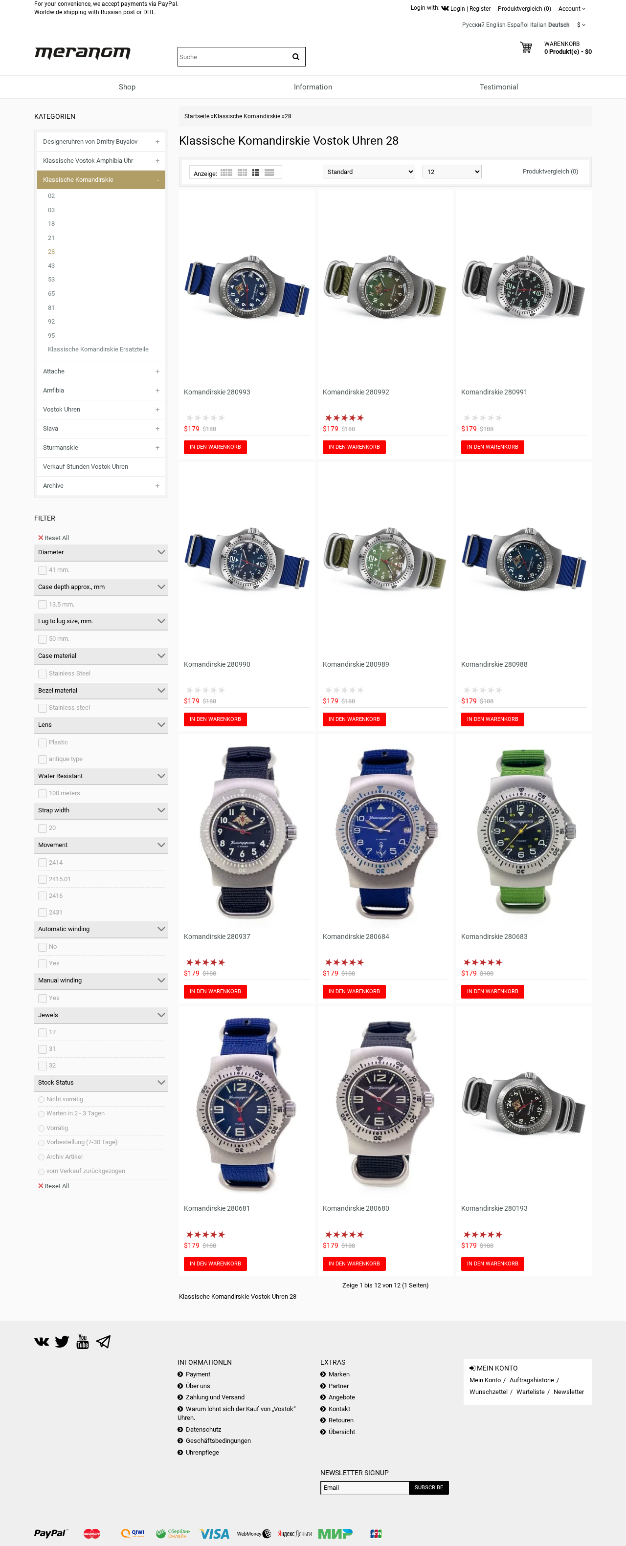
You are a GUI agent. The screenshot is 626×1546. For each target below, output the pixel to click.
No (53, 946)
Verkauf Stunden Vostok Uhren (85, 466)
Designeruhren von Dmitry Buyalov (90, 141)
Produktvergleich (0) (551, 171)
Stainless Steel (69, 673)
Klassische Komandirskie (78, 179)
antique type (66, 758)
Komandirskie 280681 (217, 1208)
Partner (339, 1386)
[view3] (255, 172)
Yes (54, 963)
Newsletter (569, 1391)
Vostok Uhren (61, 409)
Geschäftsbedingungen (218, 1440)
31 (52, 1048)
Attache (54, 371)
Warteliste (530, 1391)
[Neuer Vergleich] (303, 377)
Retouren (341, 1420)
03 (51, 210)
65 (51, 293)
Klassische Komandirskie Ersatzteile (98, 349)
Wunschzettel (489, 1391)
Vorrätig (57, 1128)
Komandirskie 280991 (494, 392)
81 (51, 307)
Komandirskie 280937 (217, 936)
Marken (339, 1374)
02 (51, 195)
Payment (198, 1374)
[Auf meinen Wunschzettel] (289, 377)
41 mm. (59, 569)
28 (51, 251)
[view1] (269, 172)
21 (51, 237)
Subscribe (429, 1487)
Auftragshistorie (532, 1380)
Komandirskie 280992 (356, 392)
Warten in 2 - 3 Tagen (75, 1113)
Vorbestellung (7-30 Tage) (82, 1142)
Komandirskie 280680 (356, 1208)
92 (51, 321)
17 (52, 1032)
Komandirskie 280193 (494, 1208)
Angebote (342, 1397)
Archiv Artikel (64, 1156)
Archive (53, 485)
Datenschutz (203, 1429)
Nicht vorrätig (64, 1099)
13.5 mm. (61, 604)
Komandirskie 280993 (217, 392)
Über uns (198, 1386)
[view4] (242, 172)
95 (51, 335)
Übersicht (342, 1432)
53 (51, 279)
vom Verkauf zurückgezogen (85, 1171)
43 (51, 265)
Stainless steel (69, 707)
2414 (56, 862)
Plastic (58, 742)
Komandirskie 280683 (494, 936)
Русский (473, 25)
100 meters (64, 793)
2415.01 (60, 879)
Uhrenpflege (202, 1452)
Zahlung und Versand (215, 1397)
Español (518, 25)
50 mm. (59, 638)
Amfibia (53, 390)
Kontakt (339, 1409)
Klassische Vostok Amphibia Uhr (88, 160)
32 (52, 1065)
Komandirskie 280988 (494, 664)
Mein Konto (485, 1380)
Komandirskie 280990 (217, 664)
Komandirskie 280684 (356, 936)
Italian (538, 25)
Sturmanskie (60, 447)
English (496, 25)
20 (52, 827)
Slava (50, 428)
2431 (56, 912)
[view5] (226, 172)
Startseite (196, 116)
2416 (56, 895)
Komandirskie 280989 (356, 664)
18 (51, 223)
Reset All (57, 538)
